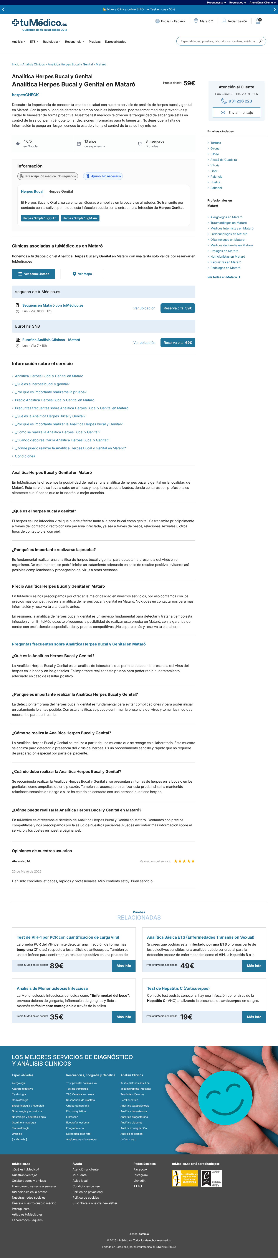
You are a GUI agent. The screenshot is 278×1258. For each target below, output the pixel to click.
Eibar (213, 171)
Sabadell (216, 188)
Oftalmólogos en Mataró (227, 239)
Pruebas (95, 41)
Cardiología (19, 1094)
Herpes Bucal (32, 191)
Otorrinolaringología (24, 1122)
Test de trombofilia (77, 1088)
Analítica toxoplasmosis (135, 1105)
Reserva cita (178, 308)
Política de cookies (86, 1197)
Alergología (19, 1083)
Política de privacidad (88, 1192)
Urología (17, 1133)
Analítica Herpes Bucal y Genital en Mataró (49, 376)
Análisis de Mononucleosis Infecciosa (52, 988)
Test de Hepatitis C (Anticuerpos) (178, 988)
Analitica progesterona (134, 1116)
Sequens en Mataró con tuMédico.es (53, 305)
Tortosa (215, 143)
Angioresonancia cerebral (81, 1139)
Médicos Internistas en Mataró (231, 228)
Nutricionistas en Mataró (227, 256)
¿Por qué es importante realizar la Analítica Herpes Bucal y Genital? (68, 424)
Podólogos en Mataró (225, 268)
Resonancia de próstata (80, 1100)
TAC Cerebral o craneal (80, 1094)
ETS (33, 41)
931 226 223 (240, 101)
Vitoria (215, 165)
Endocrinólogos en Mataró (228, 234)
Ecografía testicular (78, 1122)
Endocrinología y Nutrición (28, 1105)
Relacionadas (139, 915)
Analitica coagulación (134, 1128)
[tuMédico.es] (39, 22)
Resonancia (73, 41)
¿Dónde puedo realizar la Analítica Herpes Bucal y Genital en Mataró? (70, 448)
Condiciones (25, 456)
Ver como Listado (36, 274)
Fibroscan (72, 1116)
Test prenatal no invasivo (81, 1083)
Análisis (17, 41)
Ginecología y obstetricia (27, 1111)
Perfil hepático (129, 1100)
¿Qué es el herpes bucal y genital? (42, 384)
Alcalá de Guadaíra (223, 159)
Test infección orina (132, 1094)
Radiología (50, 41)
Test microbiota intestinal (136, 1088)
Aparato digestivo (22, 1088)
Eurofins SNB (27, 326)
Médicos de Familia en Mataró (231, 245)
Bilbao (214, 154)
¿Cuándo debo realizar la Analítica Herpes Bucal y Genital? (62, 440)
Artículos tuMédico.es (27, 1214)
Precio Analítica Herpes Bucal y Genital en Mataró (54, 400)
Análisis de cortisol (132, 1133)
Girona (215, 148)
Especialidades (115, 41)
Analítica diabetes (131, 1122)
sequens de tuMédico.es (37, 291)
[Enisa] (211, 1178)
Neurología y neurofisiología (29, 1116)
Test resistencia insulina (135, 1083)
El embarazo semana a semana (34, 1186)
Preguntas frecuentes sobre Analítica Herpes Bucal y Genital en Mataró (71, 408)
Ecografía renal (75, 1128)
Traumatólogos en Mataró (228, 222)
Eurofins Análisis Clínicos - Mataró (51, 340)
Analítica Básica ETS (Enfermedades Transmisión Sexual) (201, 937)
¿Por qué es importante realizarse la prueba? (50, 392)
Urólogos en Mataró (224, 251)
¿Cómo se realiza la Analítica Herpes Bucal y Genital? (57, 432)
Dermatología (20, 1100)
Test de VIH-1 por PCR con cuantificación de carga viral (68, 937)
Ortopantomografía (77, 1105)
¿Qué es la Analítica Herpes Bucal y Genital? (50, 416)
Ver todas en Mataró (222, 277)
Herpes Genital (60, 191)
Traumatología (20, 1128)
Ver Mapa (85, 274)
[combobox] (221, 41)
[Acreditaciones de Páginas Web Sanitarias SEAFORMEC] (185, 1178)
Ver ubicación (144, 308)
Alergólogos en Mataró (226, 217)
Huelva (215, 182)
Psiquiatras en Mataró (225, 262)
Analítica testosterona (134, 1111)
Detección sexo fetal (78, 1133)
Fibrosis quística (76, 1111)
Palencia (216, 176)
